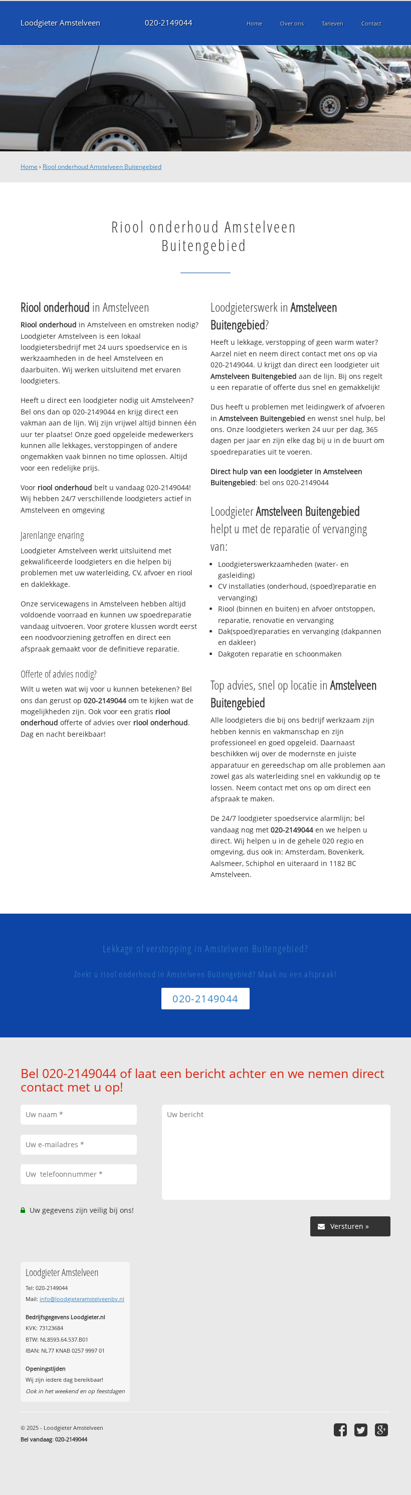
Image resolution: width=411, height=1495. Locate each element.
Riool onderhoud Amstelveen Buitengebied (102, 166)
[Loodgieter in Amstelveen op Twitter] (362, 1429)
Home (29, 166)
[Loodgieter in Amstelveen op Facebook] (341, 1429)
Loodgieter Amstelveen (60, 23)
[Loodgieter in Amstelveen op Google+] (382, 1429)
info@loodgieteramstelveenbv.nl (82, 1299)
